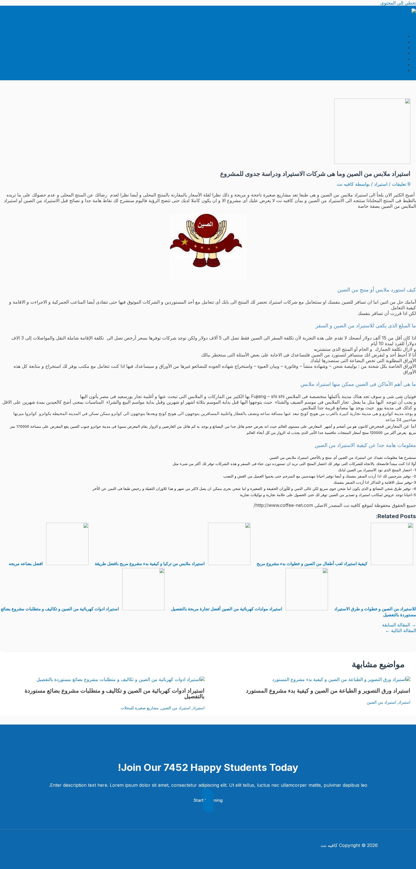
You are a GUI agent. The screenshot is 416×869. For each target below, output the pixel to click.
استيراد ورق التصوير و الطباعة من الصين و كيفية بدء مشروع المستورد (328, 690)
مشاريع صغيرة (391, 47)
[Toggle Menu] (404, 24)
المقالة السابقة (399, 625)
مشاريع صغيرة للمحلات (140, 707)
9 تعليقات (401, 184)
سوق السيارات (391, 53)
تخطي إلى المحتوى (398, 3)
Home (398, 42)
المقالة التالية (400, 630)
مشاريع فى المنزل (387, 36)
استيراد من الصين (381, 702)
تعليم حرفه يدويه (389, 64)
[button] (208, 800)
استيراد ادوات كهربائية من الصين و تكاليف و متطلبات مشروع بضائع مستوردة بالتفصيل (115, 693)
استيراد (398, 70)
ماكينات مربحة (391, 59)
